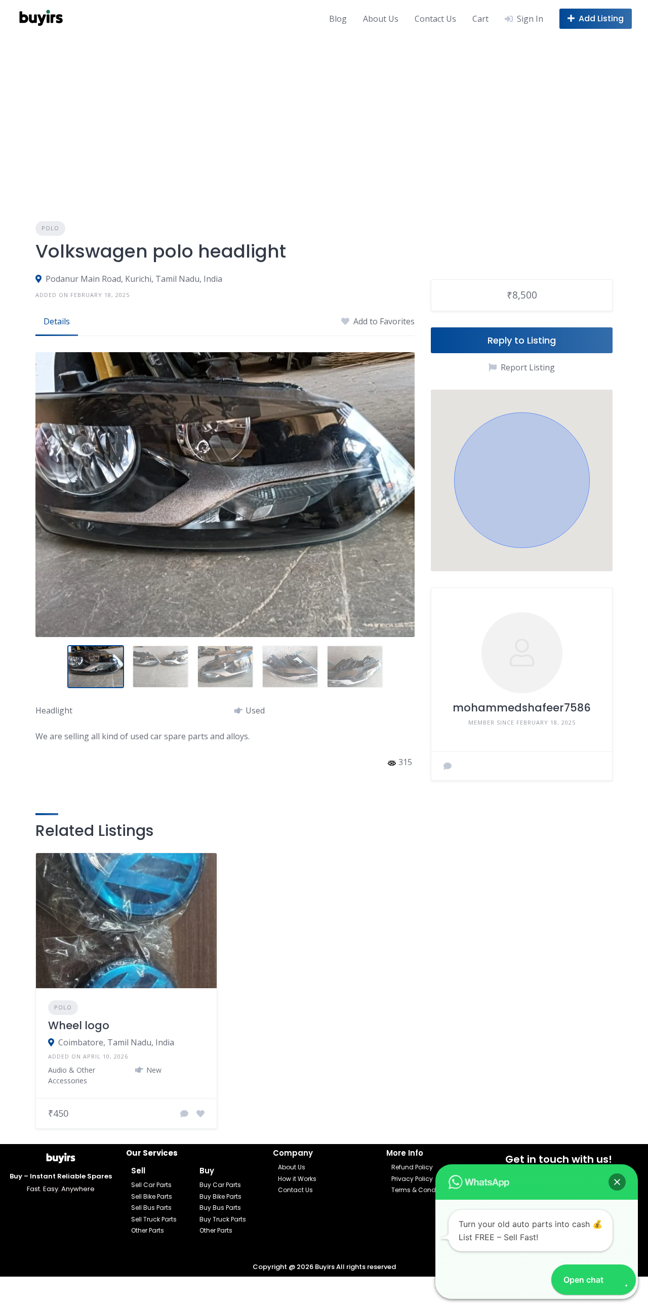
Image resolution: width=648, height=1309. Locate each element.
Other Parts (147, 1230)
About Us (380, 18)
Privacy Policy (412, 1178)
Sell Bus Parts (151, 1207)
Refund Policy (412, 1167)
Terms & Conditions (422, 1190)
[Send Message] (447, 766)
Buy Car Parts (220, 1184)
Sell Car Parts (151, 1184)
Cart (480, 18)
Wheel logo (78, 1025)
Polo (50, 228)
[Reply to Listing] (184, 1114)
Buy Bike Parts (220, 1196)
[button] (522, 480)
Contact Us (435, 18)
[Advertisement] (324, 113)
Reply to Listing (522, 340)
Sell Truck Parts (154, 1219)
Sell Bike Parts (151, 1196)
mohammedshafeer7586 (522, 707)
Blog (338, 18)
